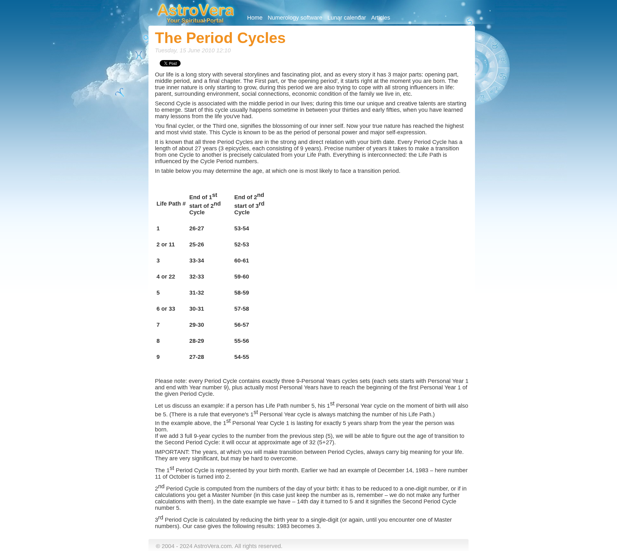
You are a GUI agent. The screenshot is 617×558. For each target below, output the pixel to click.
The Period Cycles (220, 38)
